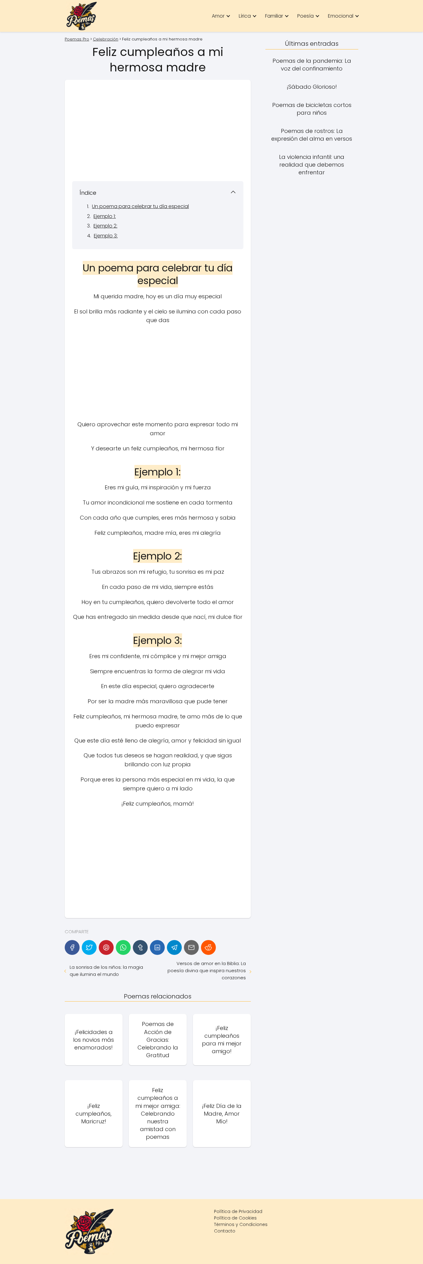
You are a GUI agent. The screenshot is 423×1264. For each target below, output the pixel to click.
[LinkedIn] (157, 947)
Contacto (224, 1231)
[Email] (191, 947)
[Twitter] (89, 947)
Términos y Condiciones (241, 1224)
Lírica (245, 15)
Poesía (305, 15)
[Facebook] (72, 947)
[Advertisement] (157, 130)
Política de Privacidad (238, 1211)
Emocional (340, 15)
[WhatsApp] (123, 947)
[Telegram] (174, 947)
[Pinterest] (106, 947)
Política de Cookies (235, 1218)
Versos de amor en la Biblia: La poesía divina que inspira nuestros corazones (207, 970)
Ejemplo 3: (106, 235)
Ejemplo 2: (105, 225)
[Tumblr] (140, 947)
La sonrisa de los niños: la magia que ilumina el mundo (106, 970)
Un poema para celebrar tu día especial (140, 206)
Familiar (274, 15)
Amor (218, 15)
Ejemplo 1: (105, 216)
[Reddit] (208, 947)
